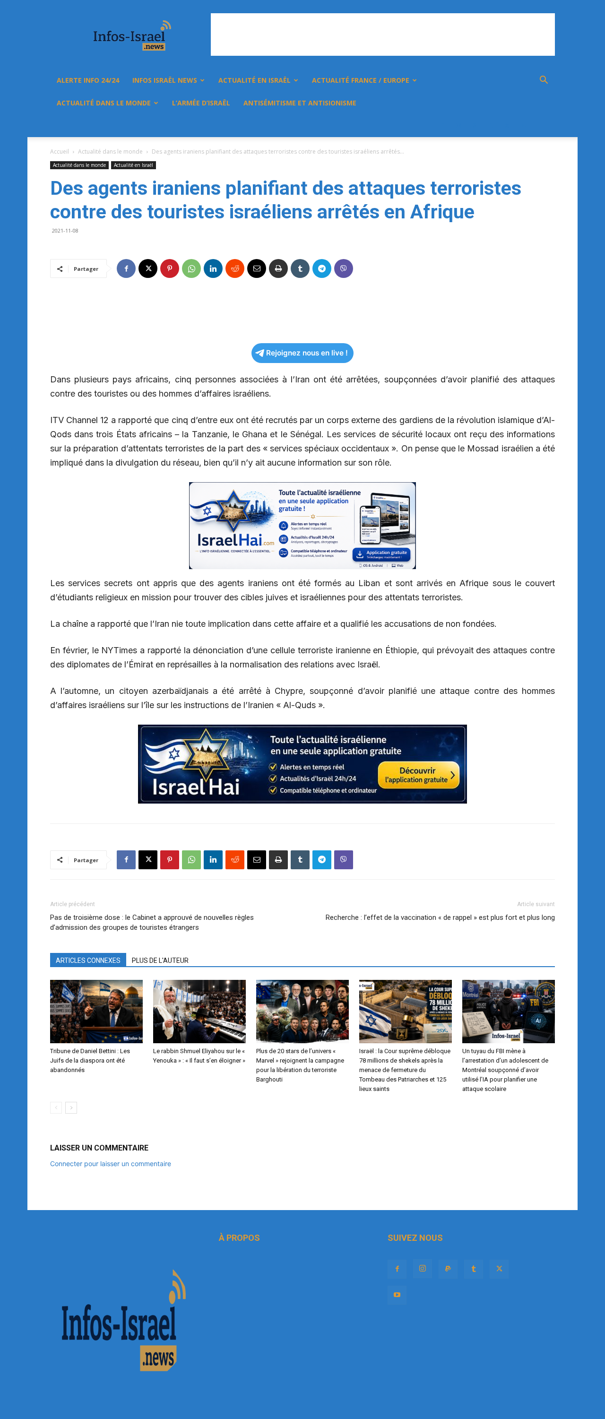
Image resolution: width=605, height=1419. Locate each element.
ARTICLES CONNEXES (88, 960)
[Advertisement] (383, 34)
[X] (507, 125)
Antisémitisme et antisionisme (299, 102)
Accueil (59, 151)
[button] (543, 81)
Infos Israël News (164, 80)
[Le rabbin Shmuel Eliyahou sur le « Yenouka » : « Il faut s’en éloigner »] (199, 1012)
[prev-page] (56, 1108)
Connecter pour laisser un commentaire (110, 1163)
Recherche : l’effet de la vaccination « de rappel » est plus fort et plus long (440, 917)
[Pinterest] (169, 268)
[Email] (256, 268)
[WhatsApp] (191, 268)
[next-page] (71, 1108)
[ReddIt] (234, 268)
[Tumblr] (491, 125)
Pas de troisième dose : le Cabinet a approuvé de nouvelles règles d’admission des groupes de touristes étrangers (152, 922)
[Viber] (343, 268)
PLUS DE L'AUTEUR (160, 960)
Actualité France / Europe (360, 80)
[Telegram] (321, 268)
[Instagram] (458, 125)
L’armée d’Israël (201, 102)
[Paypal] (474, 125)
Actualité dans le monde (104, 102)
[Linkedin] (213, 268)
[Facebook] (442, 125)
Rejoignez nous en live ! (307, 352)
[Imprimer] (278, 268)
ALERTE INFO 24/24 (88, 80)
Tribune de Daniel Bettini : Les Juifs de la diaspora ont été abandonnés (90, 1060)
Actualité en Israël (254, 80)
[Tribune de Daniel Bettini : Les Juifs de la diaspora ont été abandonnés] (96, 1012)
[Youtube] (523, 125)
